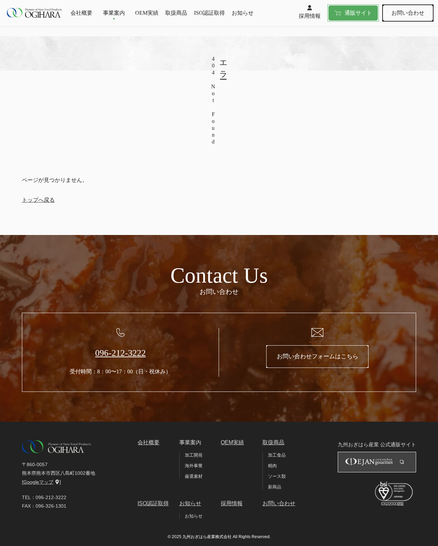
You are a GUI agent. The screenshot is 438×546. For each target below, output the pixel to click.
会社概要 (81, 13)
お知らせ (243, 13)
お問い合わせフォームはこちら (317, 356)
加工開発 (194, 455)
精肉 (272, 465)
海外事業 (194, 465)
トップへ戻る (38, 200)
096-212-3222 (120, 353)
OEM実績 (146, 13)
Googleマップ (38, 482)
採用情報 (310, 16)
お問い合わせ (407, 13)
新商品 (274, 486)
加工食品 (277, 455)
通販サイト (358, 13)
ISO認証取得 (209, 13)
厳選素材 (194, 476)
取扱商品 (176, 13)
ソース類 (277, 476)
